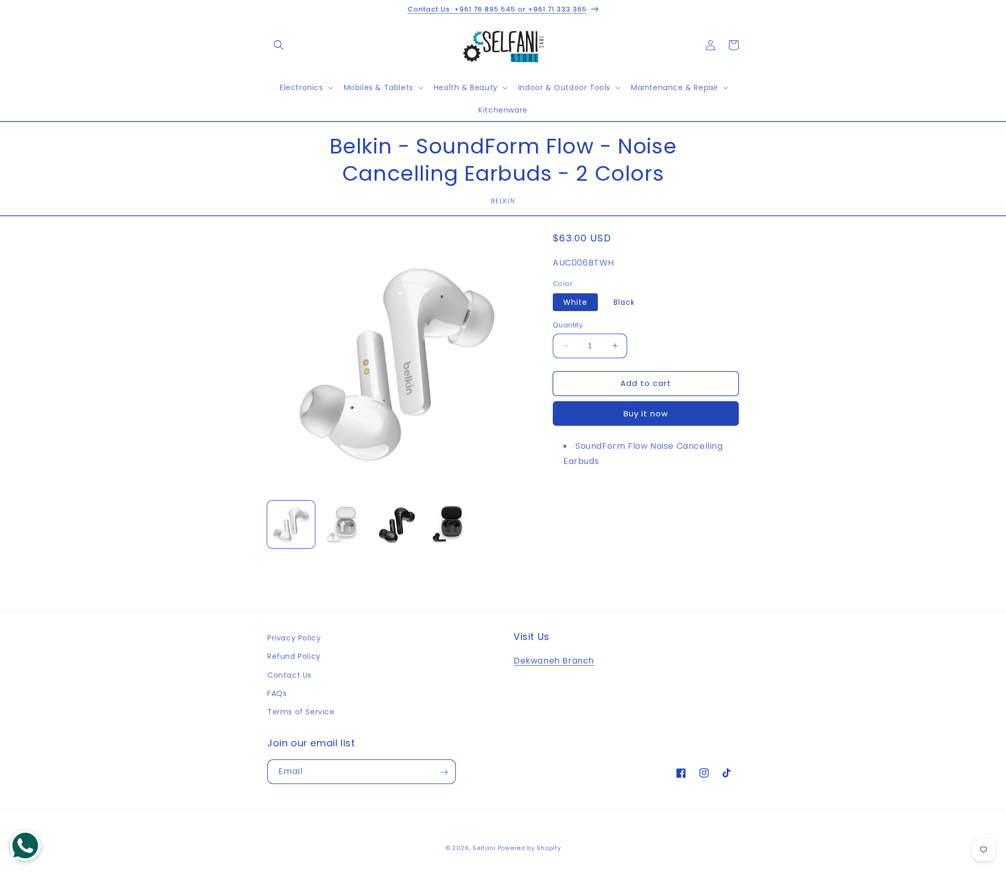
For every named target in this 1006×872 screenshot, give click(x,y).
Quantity (568, 325)
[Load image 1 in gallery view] (291, 524)
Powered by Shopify (529, 848)
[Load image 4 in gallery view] (450, 524)
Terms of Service (301, 712)
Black (624, 302)
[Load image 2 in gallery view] (344, 524)
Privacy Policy (294, 638)
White (575, 302)
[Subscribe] (443, 772)
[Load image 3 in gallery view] (397, 524)
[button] (278, 45)
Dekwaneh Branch (553, 661)
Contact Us (289, 675)
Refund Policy (294, 656)
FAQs (277, 693)
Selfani (484, 848)
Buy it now (646, 413)
